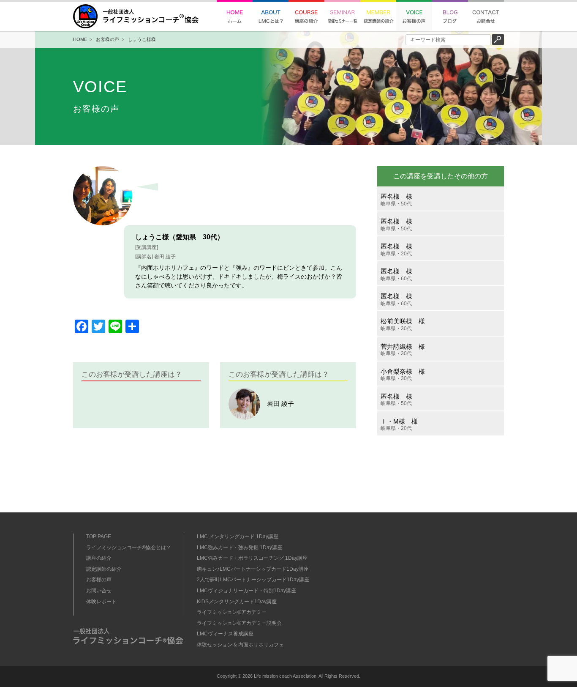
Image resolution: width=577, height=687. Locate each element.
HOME (80, 39)
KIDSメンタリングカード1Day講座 (237, 602)
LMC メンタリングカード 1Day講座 (237, 536)
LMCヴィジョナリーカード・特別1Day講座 (246, 591)
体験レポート (101, 602)
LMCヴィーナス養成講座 (225, 634)
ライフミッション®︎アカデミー (232, 612)
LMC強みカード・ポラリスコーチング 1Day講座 (252, 558)
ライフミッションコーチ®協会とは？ (128, 547)
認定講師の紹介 (104, 569)
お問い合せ (99, 591)
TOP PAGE (98, 536)
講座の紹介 (99, 558)
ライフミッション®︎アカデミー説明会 (239, 623)
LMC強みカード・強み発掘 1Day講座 (239, 547)
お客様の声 (107, 39)
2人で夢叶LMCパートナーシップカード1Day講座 (253, 580)
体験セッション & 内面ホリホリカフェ (240, 645)
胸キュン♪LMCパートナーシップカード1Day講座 (253, 569)
